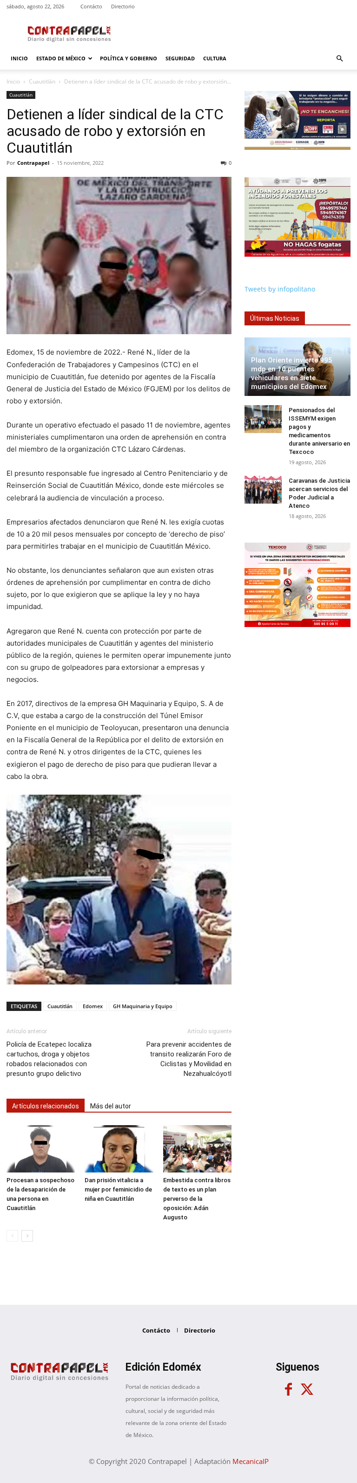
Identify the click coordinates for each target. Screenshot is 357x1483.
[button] (339, 58)
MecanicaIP (250, 1461)
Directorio (123, 6)
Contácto (91, 6)
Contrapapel (33, 162)
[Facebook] (288, 1390)
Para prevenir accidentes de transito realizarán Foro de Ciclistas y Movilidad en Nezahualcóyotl (188, 1059)
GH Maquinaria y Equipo (142, 1006)
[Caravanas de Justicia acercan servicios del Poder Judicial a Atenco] (263, 490)
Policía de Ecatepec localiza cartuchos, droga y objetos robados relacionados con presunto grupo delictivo (49, 1059)
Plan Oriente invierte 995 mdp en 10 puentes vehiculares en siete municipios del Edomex (291, 373)
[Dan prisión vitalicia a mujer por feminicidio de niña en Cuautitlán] (119, 1148)
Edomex (93, 1006)
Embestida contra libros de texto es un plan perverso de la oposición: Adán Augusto (197, 1199)
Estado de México (61, 58)
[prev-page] (12, 1236)
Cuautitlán (42, 81)
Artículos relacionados (45, 1106)
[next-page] (27, 1236)
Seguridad (180, 58)
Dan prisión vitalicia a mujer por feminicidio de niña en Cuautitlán (118, 1189)
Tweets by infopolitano (280, 289)
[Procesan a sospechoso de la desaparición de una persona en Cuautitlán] (41, 1148)
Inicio (19, 58)
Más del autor (110, 1106)
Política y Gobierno (128, 58)
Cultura (214, 58)
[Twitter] (307, 1390)
